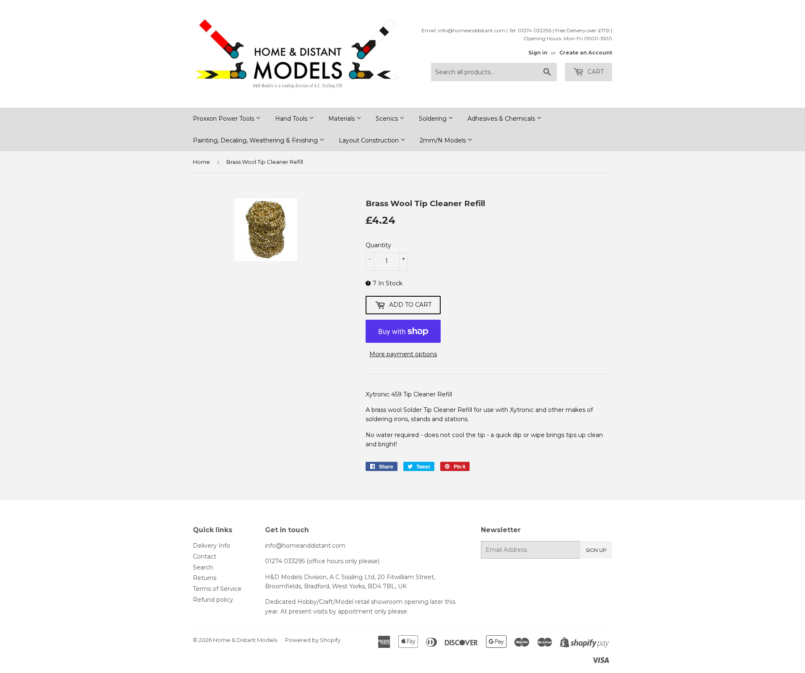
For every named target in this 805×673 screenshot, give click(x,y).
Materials (342, 118)
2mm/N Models (443, 140)
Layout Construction (369, 140)
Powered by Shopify (312, 640)
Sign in (538, 52)
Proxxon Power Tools (224, 118)
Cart (595, 71)
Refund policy (213, 599)
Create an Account (585, 52)
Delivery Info (211, 545)
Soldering (433, 118)
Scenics (388, 118)
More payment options (403, 354)
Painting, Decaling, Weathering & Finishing (256, 140)
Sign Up (596, 550)
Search (203, 567)
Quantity (378, 245)
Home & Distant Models (245, 640)
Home (201, 161)
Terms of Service (217, 589)
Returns (204, 578)
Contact (204, 556)
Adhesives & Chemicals (502, 118)
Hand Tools (292, 118)
